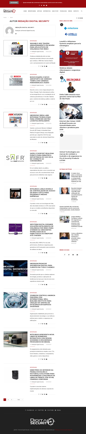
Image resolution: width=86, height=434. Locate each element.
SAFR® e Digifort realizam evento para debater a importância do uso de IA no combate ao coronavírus (42, 157)
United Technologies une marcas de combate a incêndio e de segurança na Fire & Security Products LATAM (71, 156)
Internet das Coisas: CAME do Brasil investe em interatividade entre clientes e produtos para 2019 (70, 125)
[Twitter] (41, 5)
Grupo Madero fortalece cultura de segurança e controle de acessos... (43, 2)
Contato (76, 11)
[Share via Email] (46, 66)
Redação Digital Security (24, 27)
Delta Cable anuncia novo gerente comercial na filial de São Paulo (70, 97)
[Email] (46, 5)
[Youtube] (44, 5)
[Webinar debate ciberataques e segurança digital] (71, 58)
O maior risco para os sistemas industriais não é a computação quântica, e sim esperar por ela (76, 177)
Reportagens (32, 11)
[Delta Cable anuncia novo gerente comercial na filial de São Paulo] (71, 85)
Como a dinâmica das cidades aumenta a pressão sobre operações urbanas (76, 237)
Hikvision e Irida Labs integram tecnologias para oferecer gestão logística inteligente (40, 118)
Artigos (39, 11)
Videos (70, 11)
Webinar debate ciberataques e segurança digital (70, 70)
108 (18, 399)
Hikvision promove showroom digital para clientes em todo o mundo (42, 265)
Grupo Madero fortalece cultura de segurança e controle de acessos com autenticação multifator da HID (76, 221)
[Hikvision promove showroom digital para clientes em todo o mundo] (15, 268)
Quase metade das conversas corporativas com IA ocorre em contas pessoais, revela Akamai (70, 208)
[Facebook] (39, 5)
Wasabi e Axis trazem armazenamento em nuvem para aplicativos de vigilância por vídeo (42, 46)
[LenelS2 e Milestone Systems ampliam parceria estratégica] (71, 31)
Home (25, 11)
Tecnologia (63, 11)
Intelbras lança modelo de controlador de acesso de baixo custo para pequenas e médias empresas (42, 192)
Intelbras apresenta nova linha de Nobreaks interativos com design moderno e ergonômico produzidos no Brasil (42, 338)
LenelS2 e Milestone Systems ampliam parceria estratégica (70, 44)
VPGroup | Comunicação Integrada (63, 429)
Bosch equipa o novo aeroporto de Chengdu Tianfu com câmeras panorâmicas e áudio (41, 80)
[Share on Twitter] (42, 66)
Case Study (55, 11)
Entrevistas (47, 11)
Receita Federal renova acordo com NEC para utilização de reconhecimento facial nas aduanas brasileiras (76, 193)
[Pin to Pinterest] (44, 66)
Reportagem (33, 40)
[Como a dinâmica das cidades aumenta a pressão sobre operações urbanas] (65, 236)
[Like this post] (38, 66)
